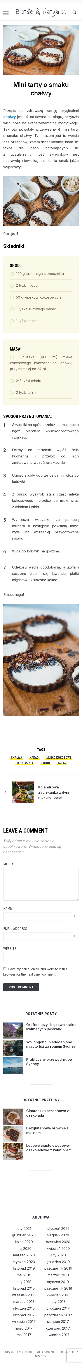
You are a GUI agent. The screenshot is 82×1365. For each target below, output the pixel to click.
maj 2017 (24, 1335)
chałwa (16, 757)
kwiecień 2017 (58, 1335)
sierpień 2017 (58, 1321)
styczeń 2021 (58, 1228)
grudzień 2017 (58, 1308)
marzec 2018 (24, 1301)
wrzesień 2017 (24, 1321)
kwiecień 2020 (58, 1248)
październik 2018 (58, 1288)
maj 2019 (24, 1275)
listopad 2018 (24, 1288)
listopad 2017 (24, 1315)
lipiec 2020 (24, 1242)
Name (7, 908)
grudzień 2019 (58, 1262)
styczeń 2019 (58, 1282)
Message (10, 864)
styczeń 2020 (24, 1262)
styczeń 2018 (24, 1308)
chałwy (9, 117)
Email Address (15, 929)
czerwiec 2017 (58, 1328)
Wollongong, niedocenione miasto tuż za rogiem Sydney (51, 1044)
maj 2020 (23, 1248)
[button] (6, 13)
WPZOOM (41, 1356)
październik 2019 (58, 1268)
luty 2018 (58, 1301)
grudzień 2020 (24, 1235)
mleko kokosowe (58, 757)
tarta (62, 763)
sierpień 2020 (58, 1235)
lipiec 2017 (24, 1328)
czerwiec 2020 (58, 1242)
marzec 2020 (24, 1255)
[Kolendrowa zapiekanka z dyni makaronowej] (23, 792)
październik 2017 (58, 1315)
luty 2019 (23, 1282)
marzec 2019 (58, 1275)
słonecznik (24, 763)
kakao (34, 757)
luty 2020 (58, 1255)
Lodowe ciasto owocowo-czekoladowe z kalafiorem (49, 1147)
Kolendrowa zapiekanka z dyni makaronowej (53, 792)
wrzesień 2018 (24, 1295)
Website (9, 949)
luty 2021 (23, 1228)
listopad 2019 (24, 1268)
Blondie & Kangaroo (41, 11)
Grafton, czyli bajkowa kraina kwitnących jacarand (51, 1027)
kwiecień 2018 (58, 1295)
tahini (45, 763)
